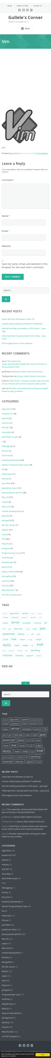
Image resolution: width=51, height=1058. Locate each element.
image (27, 629)
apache (25, 613)
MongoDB (6, 520)
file (45, 623)
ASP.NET (6, 427)
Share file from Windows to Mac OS (18, 319)
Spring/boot (7, 576)
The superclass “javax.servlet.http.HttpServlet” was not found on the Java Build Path (24, 364)
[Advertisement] (25, 80)
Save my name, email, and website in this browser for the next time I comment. (25, 265)
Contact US (37, 6)
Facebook (37, 623)
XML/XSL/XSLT (8, 590)
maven (5, 502)
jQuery (21, 633)
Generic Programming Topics (15, 464)
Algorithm (6, 409)
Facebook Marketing (11, 460)
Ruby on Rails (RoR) (11, 571)
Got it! (42, 1054)
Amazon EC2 (8, 413)
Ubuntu (5, 585)
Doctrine (6, 455)
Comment (7, 180)
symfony (35, 650)
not (32, 646)
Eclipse (5, 623)
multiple (39, 639)
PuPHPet (6, 557)
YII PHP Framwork (10, 594)
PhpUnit (5, 543)
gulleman (16, 153)
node (4, 534)
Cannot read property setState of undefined (22, 323)
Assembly (6, 432)
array (33, 613)
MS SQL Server (8, 525)
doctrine (33, 617)
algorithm (14, 613)
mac (14, 639)
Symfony (6, 581)
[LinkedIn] (27, 10)
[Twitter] (23, 10)
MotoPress (43, 1051)
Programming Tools (11, 553)
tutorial (7, 655)
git (10, 629)
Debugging (7, 446)
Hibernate (6, 474)
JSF (32, 634)
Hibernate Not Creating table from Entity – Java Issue (25, 790)
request (19, 651)
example (27, 622)
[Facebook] (19, 10)
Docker (5, 450)
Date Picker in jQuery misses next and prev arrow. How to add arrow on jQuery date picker (25, 382)
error (15, 622)
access (5, 613)
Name (5, 216)
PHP (4, 539)
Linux (5, 639)
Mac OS (5, 497)
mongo (30, 639)
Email (5, 231)
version (38, 656)
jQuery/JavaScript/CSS (12, 492)
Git (3, 469)
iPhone (5, 478)
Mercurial (6, 506)
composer (15, 617)
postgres (6, 548)
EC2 (40, 617)
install (34, 629)
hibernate (18, 628)
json (38, 634)
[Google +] (31, 10)
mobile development (11, 511)
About (9, 6)
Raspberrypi (7, 562)
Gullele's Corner (22, 1051)
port (4, 651)
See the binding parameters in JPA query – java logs (25, 786)
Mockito (5, 515)
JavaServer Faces (9, 488)
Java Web (6, 483)
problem (11, 651)
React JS (5, 567)
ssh (26, 651)
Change (5, 617)
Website (6, 246)
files (4, 629)
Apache (5, 418)
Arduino (5, 423)
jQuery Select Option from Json (28, 371)
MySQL (5, 529)
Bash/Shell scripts (10, 437)
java (42, 628)
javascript (9, 634)
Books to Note (22, 6)
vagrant (29, 655)
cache (40, 613)
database (24, 617)
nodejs (25, 645)
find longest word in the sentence (17, 343)
